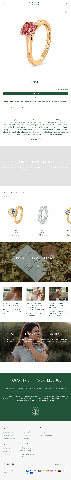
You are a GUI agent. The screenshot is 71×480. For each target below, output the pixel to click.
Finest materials (9, 388)
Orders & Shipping (8, 432)
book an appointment (26, 108)
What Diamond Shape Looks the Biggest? (56, 306)
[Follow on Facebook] (4, 464)
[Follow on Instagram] (8, 464)
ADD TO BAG (35, 93)
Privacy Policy (6, 448)
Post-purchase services (9, 438)
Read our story (44, 432)
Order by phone (13, 108)
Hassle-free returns (61, 388)
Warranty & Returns (8, 435)
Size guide (26, 438)
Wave (43, 230)
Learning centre (28, 435)
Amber (15, 230)
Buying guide (27, 432)
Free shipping (48, 388)
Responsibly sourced (35, 388)
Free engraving (22, 388)
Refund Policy (6, 454)
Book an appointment (46, 435)
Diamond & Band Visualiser (62, 89)
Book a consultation (35, 349)
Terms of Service (7, 451)
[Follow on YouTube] (13, 464)
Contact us (43, 438)
